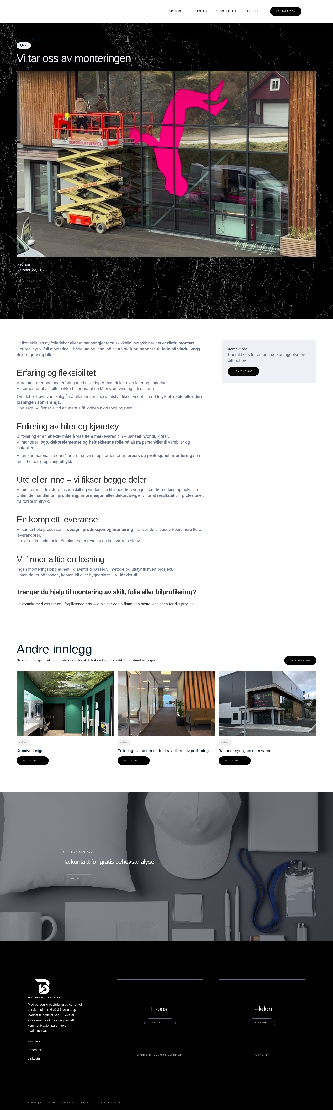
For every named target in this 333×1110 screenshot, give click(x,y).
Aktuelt (251, 11)
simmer (115, 1103)
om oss (175, 11)
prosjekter (226, 11)
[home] (45, 11)
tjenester (198, 11)
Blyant (103, 1103)
